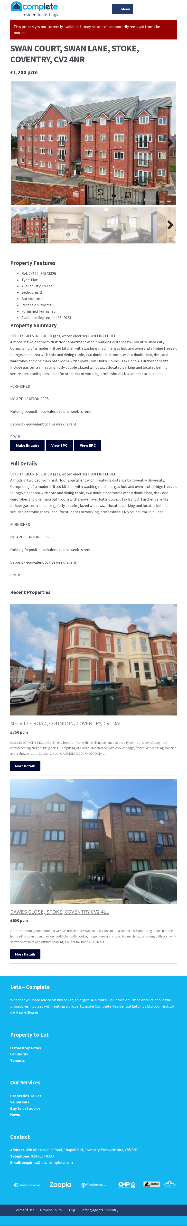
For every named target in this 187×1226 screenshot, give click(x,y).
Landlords (19, 1054)
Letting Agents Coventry (99, 1209)
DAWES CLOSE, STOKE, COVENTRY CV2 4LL (59, 911)
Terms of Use (24, 1209)
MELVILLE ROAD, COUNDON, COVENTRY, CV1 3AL (66, 723)
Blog (71, 1209)
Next (168, 143)
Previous (18, 143)
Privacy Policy (51, 1209)
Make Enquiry (27, 445)
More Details (25, 766)
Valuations (19, 1102)
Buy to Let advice (25, 1108)
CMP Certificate (24, 1012)
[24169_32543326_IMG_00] (93, 143)
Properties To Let (25, 1095)
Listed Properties (25, 1047)
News (15, 1114)
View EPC (59, 445)
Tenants (17, 1060)
